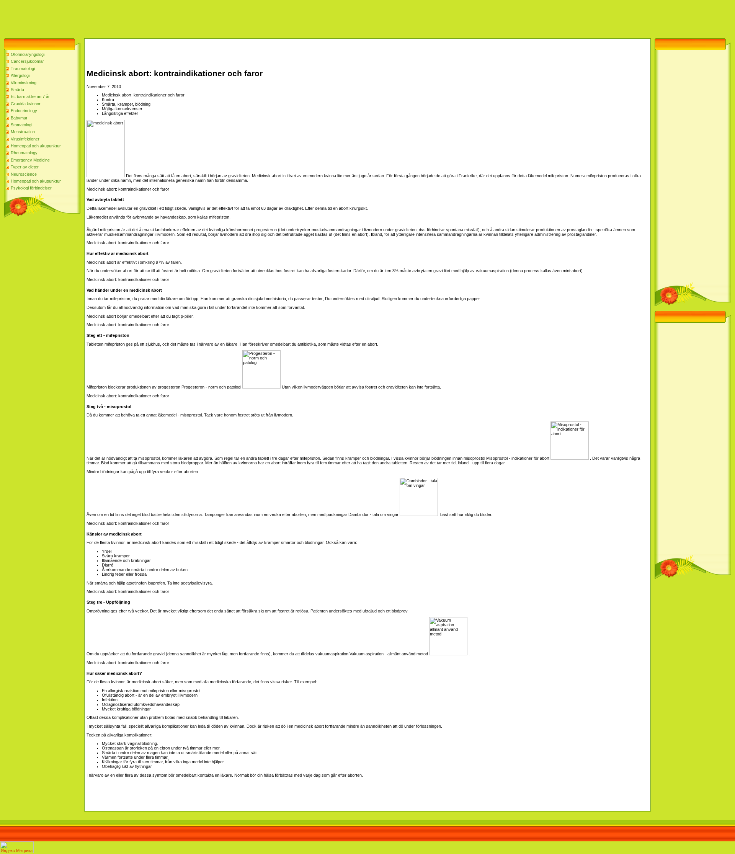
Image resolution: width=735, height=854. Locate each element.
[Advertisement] (139, 17)
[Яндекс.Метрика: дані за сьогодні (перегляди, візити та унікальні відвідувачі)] (17, 847)
